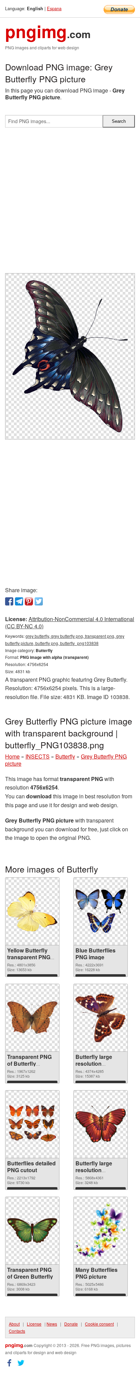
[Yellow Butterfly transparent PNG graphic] (32, 911)
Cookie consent (99, 1324)
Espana (54, 8)
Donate (71, 1324)
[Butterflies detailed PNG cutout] (32, 1124)
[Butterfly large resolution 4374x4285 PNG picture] (100, 1017)
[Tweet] (39, 601)
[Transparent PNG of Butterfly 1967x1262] (32, 1017)
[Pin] (29, 601)
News (52, 1324)
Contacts (17, 1331)
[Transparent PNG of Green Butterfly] (32, 1230)
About (14, 1324)
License (34, 1324)
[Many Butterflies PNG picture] (100, 1230)
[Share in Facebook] (9, 601)
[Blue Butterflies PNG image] (100, 911)
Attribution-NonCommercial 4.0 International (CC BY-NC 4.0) (69, 622)
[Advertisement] (70, 203)
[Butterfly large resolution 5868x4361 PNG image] (100, 1124)
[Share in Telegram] (19, 601)
